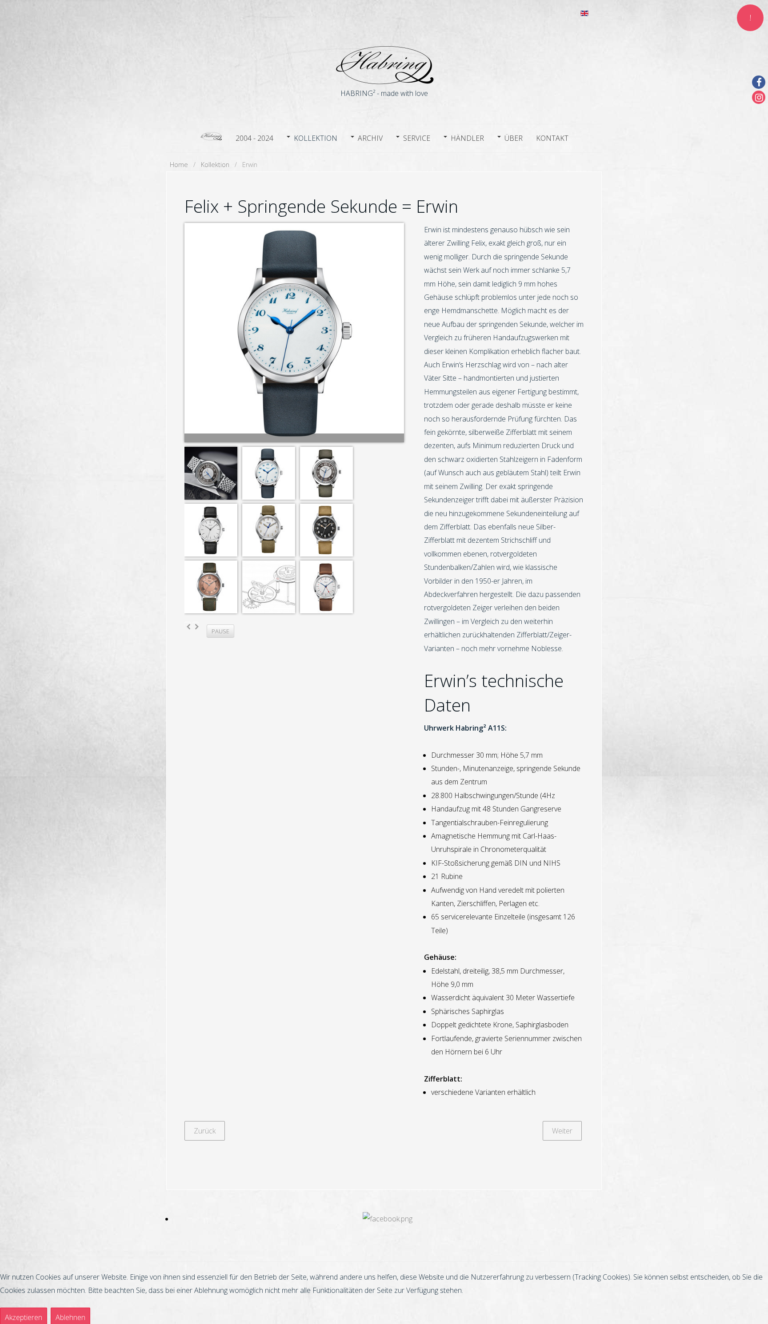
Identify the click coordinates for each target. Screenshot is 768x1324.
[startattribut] (211, 137)
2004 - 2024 (254, 138)
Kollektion (315, 138)
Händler (467, 138)
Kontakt (552, 138)
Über (513, 138)
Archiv (370, 138)
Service (416, 138)
